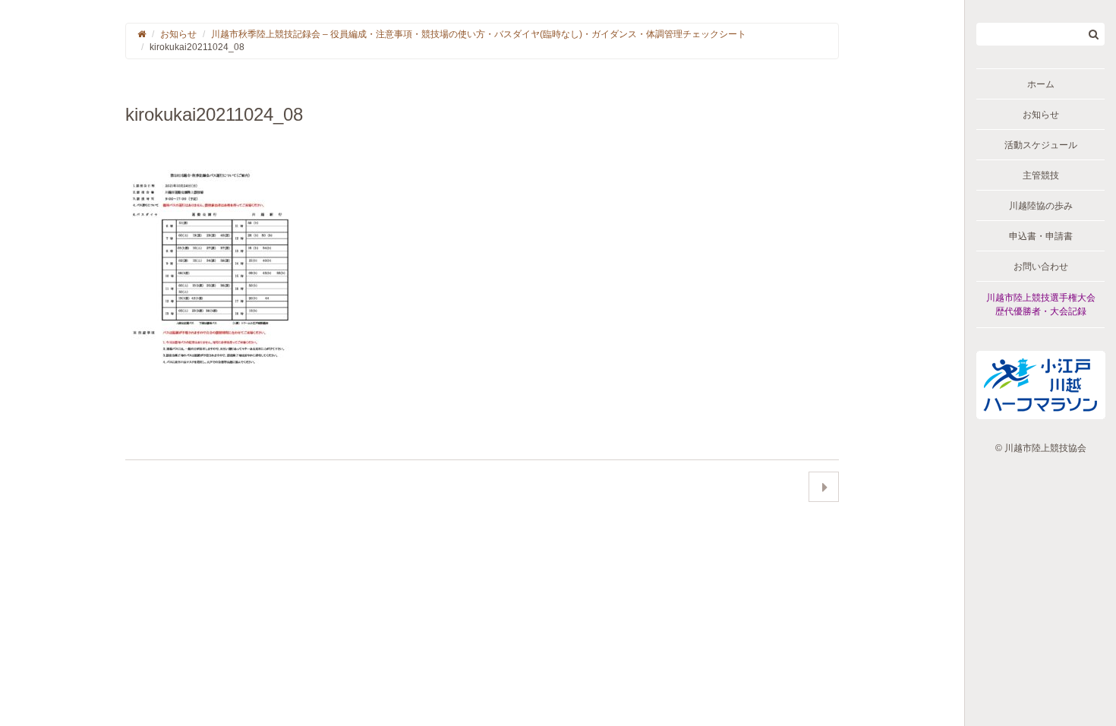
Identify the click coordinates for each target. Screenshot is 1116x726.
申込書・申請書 (1041, 236)
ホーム (1041, 84)
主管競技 (1041, 175)
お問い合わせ (1041, 266)
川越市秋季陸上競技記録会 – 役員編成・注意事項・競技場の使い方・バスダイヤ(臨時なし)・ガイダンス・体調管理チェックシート (478, 34)
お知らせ (1041, 114)
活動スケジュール (1040, 145)
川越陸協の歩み (1041, 205)
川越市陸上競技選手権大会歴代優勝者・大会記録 (1041, 304)
